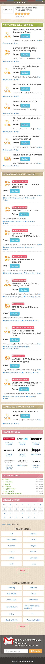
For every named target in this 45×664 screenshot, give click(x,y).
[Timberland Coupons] (36, 438)
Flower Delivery (11, 606)
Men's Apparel (9, 491)
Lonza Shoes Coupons (36, 466)
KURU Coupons (22, 466)
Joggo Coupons (36, 454)
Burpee (11, 551)
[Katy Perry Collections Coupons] (9, 461)
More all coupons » (14, 198)
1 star (16, 13)
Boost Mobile (11, 539)
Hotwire (33, 533)
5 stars (28, 13)
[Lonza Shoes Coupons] (36, 461)
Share (17, 43)
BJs (11, 533)
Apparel (7, 484)
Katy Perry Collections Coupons (9, 467)
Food (33, 614)
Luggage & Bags (10, 489)
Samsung (33, 557)
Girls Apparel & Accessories (13, 493)
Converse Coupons (9, 455)
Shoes (7, 479)
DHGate (33, 551)
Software (33, 587)
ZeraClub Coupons (22, 455)
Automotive (33, 599)
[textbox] (16, 651)
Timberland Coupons (36, 443)
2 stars (19, 13)
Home (3, 524)
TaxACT (33, 539)
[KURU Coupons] (22, 461)
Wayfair (33, 545)
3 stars (22, 13)
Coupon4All (20, 2)
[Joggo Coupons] (36, 450)
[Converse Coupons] (9, 450)
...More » (39, 40)
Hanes (33, 564)
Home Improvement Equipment (31, 606)
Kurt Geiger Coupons (9, 443)
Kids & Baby (11, 593)
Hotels (11, 614)
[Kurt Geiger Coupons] (9, 438)
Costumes (8, 486)
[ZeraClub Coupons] (22, 450)
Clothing (12, 587)
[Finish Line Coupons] (22, 438)
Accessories (8, 482)
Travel (33, 593)
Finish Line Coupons (22, 443)
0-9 (4, 505)
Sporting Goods (11, 620)
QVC (11, 564)
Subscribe (36, 651)
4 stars (25, 13)
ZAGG (11, 557)
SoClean (11, 545)
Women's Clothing (33, 620)
